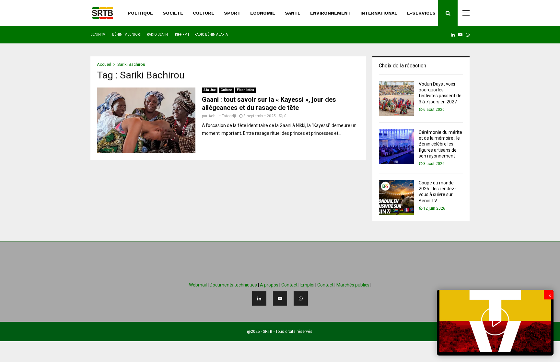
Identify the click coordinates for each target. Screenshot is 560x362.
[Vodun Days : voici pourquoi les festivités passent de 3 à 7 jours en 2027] (396, 98)
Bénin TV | (98, 34)
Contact (289, 284)
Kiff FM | (182, 34)
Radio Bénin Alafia (211, 34)
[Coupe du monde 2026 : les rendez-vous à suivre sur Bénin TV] (396, 197)
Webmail (198, 284)
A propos (269, 284)
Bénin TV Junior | (126, 34)
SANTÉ (292, 13)
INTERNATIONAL (378, 13)
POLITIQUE (140, 13)
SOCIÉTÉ (173, 13)
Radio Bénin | (158, 34)
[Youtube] (280, 298)
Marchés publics (352, 284)
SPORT (232, 13)
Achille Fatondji (222, 116)
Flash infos (245, 90)
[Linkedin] (259, 298)
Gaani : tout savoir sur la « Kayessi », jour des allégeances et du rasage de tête (269, 103)
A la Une (210, 90)
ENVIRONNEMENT (330, 13)
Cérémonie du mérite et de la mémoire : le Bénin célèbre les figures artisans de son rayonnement (440, 144)
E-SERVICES (421, 13)
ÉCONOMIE (262, 13)
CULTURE (203, 13)
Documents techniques (233, 284)
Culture (226, 90)
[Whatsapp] (301, 298)
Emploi (307, 284)
